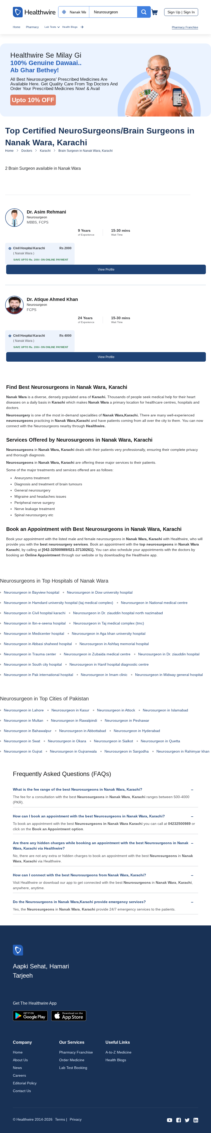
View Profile (106, 269)
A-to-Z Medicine (118, 1052)
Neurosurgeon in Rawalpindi (74, 720)
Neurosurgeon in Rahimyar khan (182, 751)
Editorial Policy (25, 1083)
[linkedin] (196, 1120)
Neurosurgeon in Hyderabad (137, 731)
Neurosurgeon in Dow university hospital (100, 592)
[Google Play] (30, 1015)
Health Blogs (69, 26)
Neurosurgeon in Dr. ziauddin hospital (168, 654)
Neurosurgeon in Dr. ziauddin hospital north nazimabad (118, 613)
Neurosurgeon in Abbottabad (82, 731)
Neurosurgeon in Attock (116, 710)
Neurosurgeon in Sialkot (113, 741)
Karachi (45, 151)
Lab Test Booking (73, 1068)
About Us (20, 1060)
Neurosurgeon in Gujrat (23, 751)
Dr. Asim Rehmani (46, 212)
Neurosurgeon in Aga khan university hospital (108, 633)
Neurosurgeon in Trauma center (30, 654)
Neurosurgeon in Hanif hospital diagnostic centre (109, 664)
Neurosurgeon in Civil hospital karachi (34, 613)
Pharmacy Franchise (185, 27)
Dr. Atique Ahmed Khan (52, 299)
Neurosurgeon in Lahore (24, 710)
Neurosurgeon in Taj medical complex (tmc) (108, 623)
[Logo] (18, 950)
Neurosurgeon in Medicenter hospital (34, 633)
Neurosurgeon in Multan (23, 720)
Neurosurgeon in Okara (67, 741)
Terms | (61, 1119)
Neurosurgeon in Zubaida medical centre (97, 654)
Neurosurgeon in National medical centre (154, 603)
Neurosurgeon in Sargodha (126, 751)
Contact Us (22, 1091)
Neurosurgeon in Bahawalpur (27, 731)
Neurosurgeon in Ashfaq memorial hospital (114, 644)
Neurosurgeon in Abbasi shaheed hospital (38, 644)
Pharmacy (32, 27)
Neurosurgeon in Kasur (70, 710)
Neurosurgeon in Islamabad (165, 710)
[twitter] (187, 1120)
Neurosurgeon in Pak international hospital (38, 675)
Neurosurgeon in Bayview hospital (31, 592)
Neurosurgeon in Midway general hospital (169, 675)
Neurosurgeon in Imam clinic (104, 675)
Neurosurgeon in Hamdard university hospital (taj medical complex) (58, 603)
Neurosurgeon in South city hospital (33, 664)
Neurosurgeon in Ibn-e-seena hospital (35, 623)
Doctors (26, 151)
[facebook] (178, 1120)
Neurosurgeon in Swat (22, 741)
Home (16, 27)
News (17, 1068)
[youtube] (169, 1120)
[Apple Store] (68, 1015)
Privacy (76, 1119)
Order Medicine (71, 1060)
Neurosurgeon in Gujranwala (73, 751)
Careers (19, 1075)
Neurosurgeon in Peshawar (127, 720)
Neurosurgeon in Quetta (160, 741)
